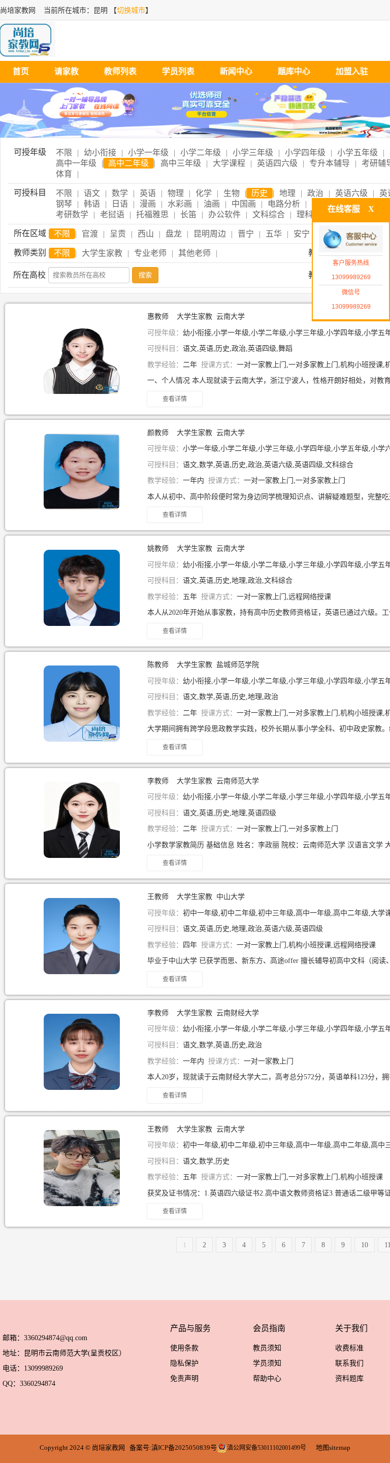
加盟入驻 (352, 71)
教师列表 (120, 71)
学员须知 (267, 1363)
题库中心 (294, 71)
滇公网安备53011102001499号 (266, 1447)
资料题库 (349, 1378)
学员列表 (178, 71)
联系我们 (349, 1363)
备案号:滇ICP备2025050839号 (173, 1447)
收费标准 (349, 1348)
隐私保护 (184, 1363)
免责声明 (184, 1378)
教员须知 (267, 1348)
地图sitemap (333, 1447)
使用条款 (184, 1348)
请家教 (66, 71)
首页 (21, 71)
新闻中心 (236, 71)
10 (364, 1245)
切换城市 (131, 10)
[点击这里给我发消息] (351, 239)
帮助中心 (267, 1378)
